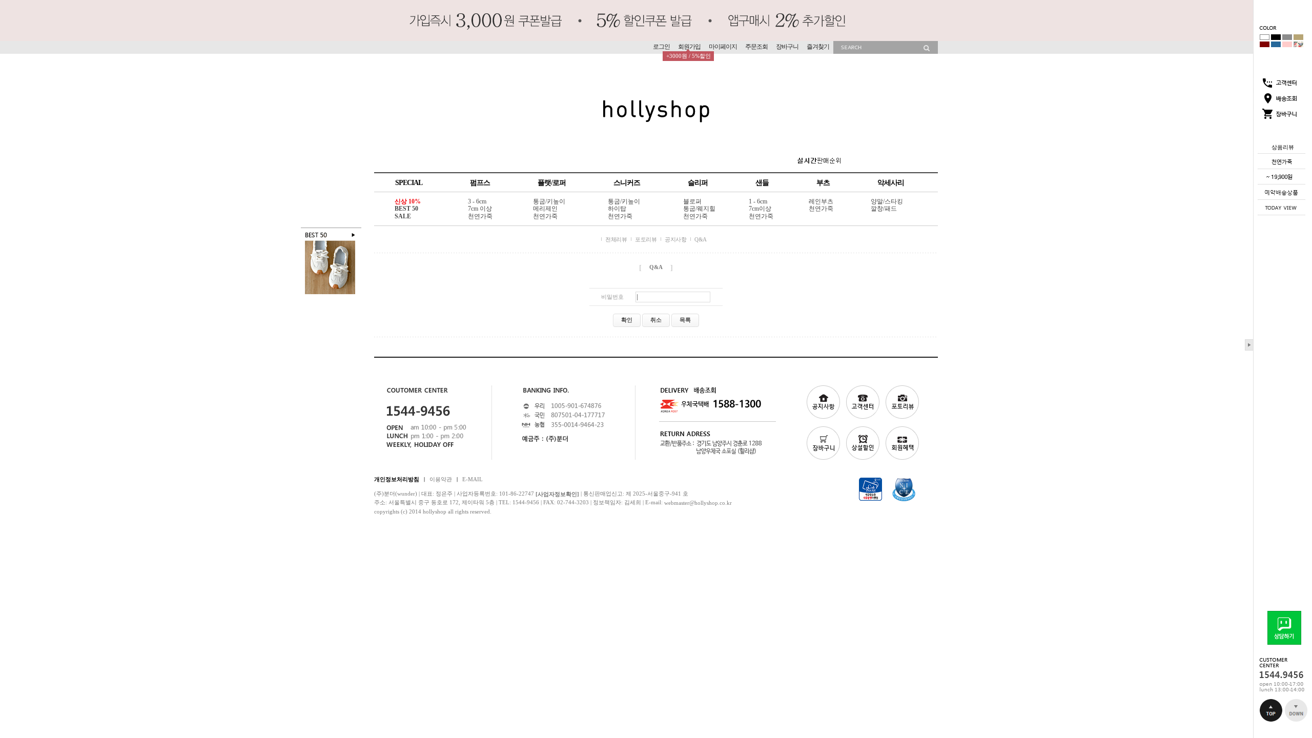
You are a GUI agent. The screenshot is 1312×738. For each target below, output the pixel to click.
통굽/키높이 (549, 201)
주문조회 (756, 46)
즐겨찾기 (818, 46)
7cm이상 (760, 209)
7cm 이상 (480, 209)
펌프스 (480, 183)
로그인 (661, 46)
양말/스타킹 (887, 201)
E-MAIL (472, 479)
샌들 (762, 183)
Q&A (700, 239)
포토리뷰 (646, 239)
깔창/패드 (884, 209)
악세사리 (890, 183)
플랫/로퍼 (552, 183)
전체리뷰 (616, 239)
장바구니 (787, 46)
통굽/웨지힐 (699, 209)
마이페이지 (723, 46)
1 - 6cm (758, 201)
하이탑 (617, 209)
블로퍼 (692, 201)
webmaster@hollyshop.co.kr (698, 503)
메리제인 (545, 209)
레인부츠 (821, 201)
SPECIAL (408, 183)
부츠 (823, 183)
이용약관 (440, 479)
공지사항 (675, 239)
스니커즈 (626, 183)
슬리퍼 (698, 183)
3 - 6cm (477, 201)
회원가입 (689, 46)
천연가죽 (480, 216)
